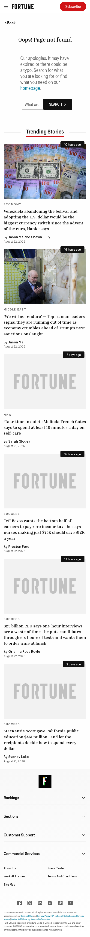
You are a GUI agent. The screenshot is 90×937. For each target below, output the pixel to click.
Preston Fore (18, 546)
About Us (10, 868)
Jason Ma (16, 237)
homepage (30, 88)
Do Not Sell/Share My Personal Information (30, 919)
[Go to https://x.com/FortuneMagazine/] (30, 903)
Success (12, 514)
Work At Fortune (14, 876)
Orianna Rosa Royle (24, 651)
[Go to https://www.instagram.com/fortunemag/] (50, 903)
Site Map (9, 884)
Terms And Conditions (62, 876)
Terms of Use (27, 915)
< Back (10, 22)
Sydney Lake (18, 757)
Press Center (56, 868)
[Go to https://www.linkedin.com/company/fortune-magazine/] (40, 903)
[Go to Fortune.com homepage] (23, 6)
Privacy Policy (43, 915)
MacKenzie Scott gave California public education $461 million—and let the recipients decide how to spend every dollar (41, 739)
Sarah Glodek (19, 441)
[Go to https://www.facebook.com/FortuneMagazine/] (20, 903)
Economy (12, 204)
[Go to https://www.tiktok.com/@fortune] (60, 903)
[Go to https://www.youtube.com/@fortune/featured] (70, 903)
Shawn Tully (40, 237)
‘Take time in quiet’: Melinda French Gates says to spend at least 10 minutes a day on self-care (45, 427)
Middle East (15, 309)
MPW (8, 414)
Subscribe (73, 6)
